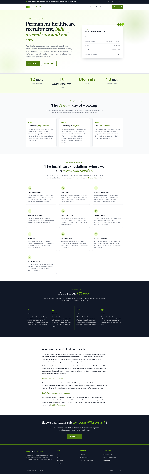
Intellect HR (92, 178)
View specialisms (49, 63)
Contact (107, 7)
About (92, 7)
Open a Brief (118, 7)
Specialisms (99, 7)
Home (58, 454)
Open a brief (106, 460)
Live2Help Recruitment (57, 405)
